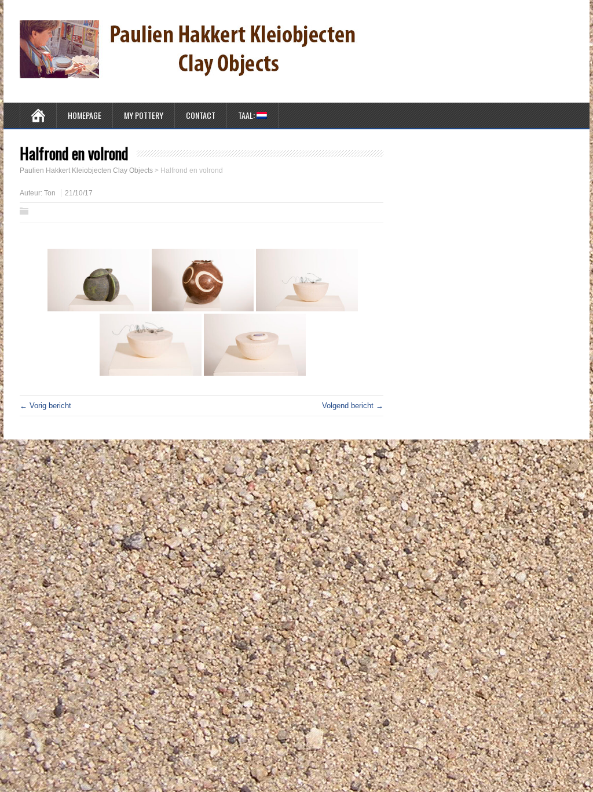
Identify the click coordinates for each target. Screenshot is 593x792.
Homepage (84, 115)
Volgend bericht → (352, 405)
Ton (50, 193)
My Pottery (143, 115)
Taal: (247, 115)
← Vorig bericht (45, 405)
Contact (200, 115)
